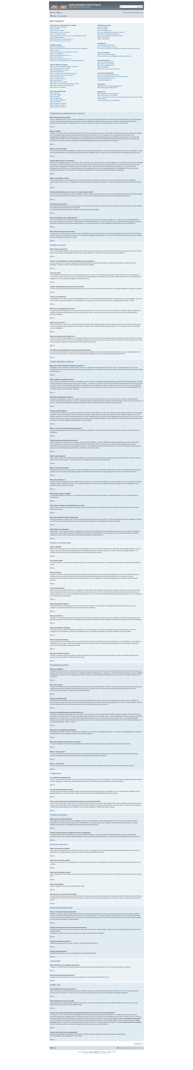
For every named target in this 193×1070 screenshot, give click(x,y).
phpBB (125, 300)
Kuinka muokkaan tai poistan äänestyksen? (62, 75)
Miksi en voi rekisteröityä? (57, 30)
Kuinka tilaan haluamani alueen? (106, 78)
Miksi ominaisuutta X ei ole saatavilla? (107, 95)
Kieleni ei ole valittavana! (56, 53)
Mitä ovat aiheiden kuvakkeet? (58, 107)
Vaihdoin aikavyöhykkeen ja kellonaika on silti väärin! (64, 52)
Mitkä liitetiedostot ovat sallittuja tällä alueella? (109, 86)
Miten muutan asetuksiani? (57, 46)
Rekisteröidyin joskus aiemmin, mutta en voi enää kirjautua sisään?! (68, 35)
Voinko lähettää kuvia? (56, 98)
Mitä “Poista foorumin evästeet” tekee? (60, 41)
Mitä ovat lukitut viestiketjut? (57, 105)
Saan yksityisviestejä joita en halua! (106, 46)
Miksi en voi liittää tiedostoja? (58, 78)
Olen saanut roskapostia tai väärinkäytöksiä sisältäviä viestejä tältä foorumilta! (118, 48)
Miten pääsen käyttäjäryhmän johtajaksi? (108, 34)
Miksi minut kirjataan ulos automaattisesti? (61, 39)
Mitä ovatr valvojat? (102, 28)
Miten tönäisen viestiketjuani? (58, 87)
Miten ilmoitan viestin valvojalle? (58, 82)
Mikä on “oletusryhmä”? (103, 37)
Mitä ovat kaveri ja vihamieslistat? (106, 54)
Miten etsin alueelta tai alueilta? (105, 62)
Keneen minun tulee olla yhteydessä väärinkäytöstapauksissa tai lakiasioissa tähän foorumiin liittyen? (119, 97)
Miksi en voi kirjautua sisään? (58, 34)
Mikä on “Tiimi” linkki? (103, 39)
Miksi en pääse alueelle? (56, 76)
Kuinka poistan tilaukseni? (104, 80)
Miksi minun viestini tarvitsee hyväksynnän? (62, 85)
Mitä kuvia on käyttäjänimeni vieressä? (60, 55)
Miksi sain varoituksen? (56, 80)
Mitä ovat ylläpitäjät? (102, 27)
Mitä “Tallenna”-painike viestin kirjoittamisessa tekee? (64, 83)
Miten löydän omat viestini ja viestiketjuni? (108, 69)
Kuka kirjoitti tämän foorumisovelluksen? (108, 93)
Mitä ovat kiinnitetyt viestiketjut (58, 103)
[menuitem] (59, 12)
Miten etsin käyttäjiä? (103, 67)
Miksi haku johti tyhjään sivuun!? (106, 65)
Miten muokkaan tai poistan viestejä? (60, 68)
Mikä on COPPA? (55, 28)
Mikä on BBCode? (55, 93)
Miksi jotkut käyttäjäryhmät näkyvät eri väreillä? (110, 35)
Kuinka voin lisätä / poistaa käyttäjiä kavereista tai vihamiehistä (114, 56)
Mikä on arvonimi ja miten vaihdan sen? (60, 59)
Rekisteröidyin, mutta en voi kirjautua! (60, 32)
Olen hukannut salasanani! (57, 37)
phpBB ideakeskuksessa (123, 1003)
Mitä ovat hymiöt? (55, 96)
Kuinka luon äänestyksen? (57, 71)
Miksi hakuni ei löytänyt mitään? (105, 63)
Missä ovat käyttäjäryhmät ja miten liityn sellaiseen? (111, 32)
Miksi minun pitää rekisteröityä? (58, 27)
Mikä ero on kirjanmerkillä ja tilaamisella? (108, 75)
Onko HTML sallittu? (55, 94)
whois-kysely (89, 1016)
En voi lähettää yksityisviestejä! (105, 45)
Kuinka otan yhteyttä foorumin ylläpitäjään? (108, 100)
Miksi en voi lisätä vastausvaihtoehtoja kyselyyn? (63, 73)
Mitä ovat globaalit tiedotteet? (58, 100)
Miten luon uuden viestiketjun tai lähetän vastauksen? (64, 66)
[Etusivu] (59, 5)
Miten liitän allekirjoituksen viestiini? (59, 70)
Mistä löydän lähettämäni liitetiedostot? (107, 87)
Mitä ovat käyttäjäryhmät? (104, 30)
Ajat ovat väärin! (54, 50)
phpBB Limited (117, 991)
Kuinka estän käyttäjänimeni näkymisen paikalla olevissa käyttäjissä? (68, 48)
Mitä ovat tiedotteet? (55, 101)
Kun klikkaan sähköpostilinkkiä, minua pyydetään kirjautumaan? (67, 60)
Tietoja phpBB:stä (109, 993)
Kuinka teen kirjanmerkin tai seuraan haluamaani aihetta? (112, 76)
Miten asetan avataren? (56, 57)
